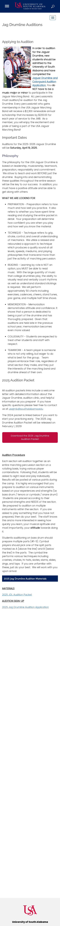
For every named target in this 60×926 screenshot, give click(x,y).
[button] (53, 6)
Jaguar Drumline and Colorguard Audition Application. (45, 81)
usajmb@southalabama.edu (26, 409)
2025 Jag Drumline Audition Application (25, 607)
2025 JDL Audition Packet (17, 594)
